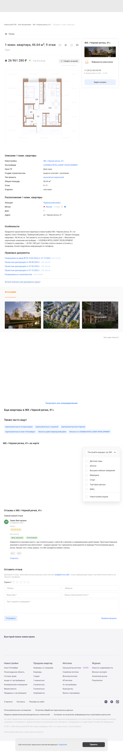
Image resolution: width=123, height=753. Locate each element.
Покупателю (97, 680)
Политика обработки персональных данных (54, 710)
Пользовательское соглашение (17, 710)
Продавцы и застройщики (15, 693)
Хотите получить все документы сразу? (22, 282)
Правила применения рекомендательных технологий (27, 715)
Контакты (21, 702)
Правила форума (109, 618)
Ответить (14, 558)
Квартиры (37, 672)
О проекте (8, 702)
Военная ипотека (70, 676)
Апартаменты (39, 693)
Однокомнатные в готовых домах (19, 427)
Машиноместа (10, 689)
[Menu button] (112, 16)
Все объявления (24, 25)
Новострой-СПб (10, 25)
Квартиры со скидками (43, 668)
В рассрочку (68, 689)
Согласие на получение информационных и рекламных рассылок (82, 715)
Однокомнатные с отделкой (47, 427)
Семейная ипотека (71, 672)
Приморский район (52, 203)
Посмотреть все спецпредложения (61, 403)
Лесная (49, 207)
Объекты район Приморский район (52, 432)
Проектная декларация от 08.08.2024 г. (27, 262)
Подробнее (62, 745)
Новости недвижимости (102, 668)
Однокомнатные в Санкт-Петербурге (20, 432)
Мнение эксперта (99, 672)
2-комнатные (39, 685)
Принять (94, 744)
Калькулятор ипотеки (75, 668)
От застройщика (70, 685)
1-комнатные (39, 680)
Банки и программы (71, 693)
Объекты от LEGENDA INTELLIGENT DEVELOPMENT (89, 432)
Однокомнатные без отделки (73, 427)
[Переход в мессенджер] (117, 701)
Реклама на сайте (36, 702)
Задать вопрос (100, 82)
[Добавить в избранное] (65, 45)
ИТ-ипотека (67, 680)
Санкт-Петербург (11, 668)
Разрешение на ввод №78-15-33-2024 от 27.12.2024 (32, 258)
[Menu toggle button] (118, 16)
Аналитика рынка (99, 676)
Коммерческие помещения (15, 685)
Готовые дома (10, 676)
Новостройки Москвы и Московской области (23, 732)
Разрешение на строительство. (24, 274)
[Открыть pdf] (59, 45)
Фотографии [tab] (10, 292)
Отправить (11, 618)
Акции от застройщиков (14, 680)
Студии (36, 676)
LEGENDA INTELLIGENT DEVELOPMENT (60, 165)
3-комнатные (39, 689)
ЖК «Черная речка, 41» (42, 25)
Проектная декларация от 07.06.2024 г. (27, 266)
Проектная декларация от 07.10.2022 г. (27, 270)
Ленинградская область (14, 672)
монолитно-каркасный (53, 177)
